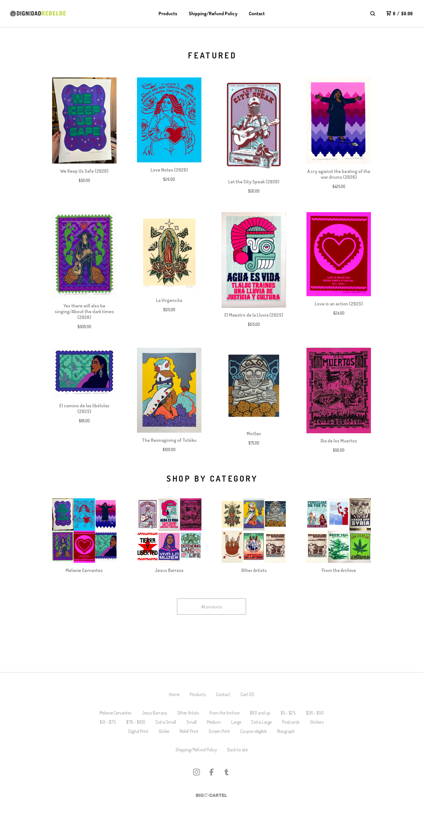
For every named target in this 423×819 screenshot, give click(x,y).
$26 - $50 (315, 713)
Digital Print (138, 731)
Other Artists (188, 713)
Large (236, 722)
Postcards (291, 722)
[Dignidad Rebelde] (38, 13)
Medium (214, 722)
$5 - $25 (288, 713)
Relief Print (189, 731)
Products (168, 13)
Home (174, 694)
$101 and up (260, 713)
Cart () (247, 694)
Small (191, 722)
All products (211, 606)
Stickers (317, 722)
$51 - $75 (108, 722)
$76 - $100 (135, 722)
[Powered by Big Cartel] (211, 795)
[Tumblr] (226, 772)
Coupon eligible (253, 731)
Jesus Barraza (154, 713)
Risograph (286, 731)
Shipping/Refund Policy (213, 13)
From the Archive (224, 713)
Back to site (237, 750)
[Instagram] (196, 772)
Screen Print (219, 731)
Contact (257, 13)
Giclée (164, 731)
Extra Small (166, 722)
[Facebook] (211, 772)
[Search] (372, 13)
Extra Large (261, 722)
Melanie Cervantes (115, 713)
